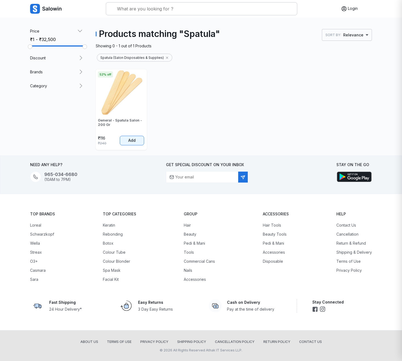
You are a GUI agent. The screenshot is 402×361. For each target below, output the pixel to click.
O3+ (34, 261)
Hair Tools (272, 225)
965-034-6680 (60, 174)
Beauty (190, 234)
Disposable (273, 261)
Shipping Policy (191, 342)
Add (132, 140)
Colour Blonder (116, 261)
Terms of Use (348, 261)
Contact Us (346, 225)
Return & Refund (351, 243)
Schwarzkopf (42, 234)
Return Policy (276, 342)
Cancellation (347, 234)
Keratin (109, 225)
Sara (34, 279)
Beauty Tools (275, 234)
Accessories (195, 279)
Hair (187, 225)
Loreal (35, 225)
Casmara (38, 270)
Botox (108, 243)
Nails (188, 270)
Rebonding (113, 234)
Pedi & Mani (194, 243)
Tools (189, 252)
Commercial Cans (199, 261)
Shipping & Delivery (354, 252)
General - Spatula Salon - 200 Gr (120, 122)
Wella (35, 243)
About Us (89, 342)
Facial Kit (111, 279)
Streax (36, 252)
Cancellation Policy (235, 342)
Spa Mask (112, 270)
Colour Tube (114, 252)
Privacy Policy (349, 270)
